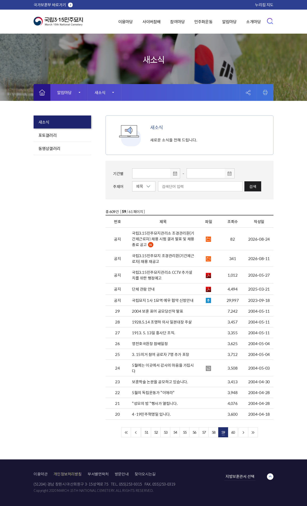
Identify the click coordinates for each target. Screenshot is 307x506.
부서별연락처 (98, 474)
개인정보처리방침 (67, 474)
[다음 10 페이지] (243, 432)
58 (213, 432)
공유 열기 (248, 92)
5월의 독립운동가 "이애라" (153, 392)
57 (204, 432)
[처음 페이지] (126, 432)
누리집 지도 (264, 4)
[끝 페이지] (253, 432)
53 (165, 432)
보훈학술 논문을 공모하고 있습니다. (160, 381)
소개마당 (253, 21)
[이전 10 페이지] (136, 432)
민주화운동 (203, 21)
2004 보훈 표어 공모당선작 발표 (157, 311)
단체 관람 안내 (143, 289)
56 (194, 432)
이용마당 (125, 21)
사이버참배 (151, 21)
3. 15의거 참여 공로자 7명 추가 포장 (160, 354)
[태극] (58, 23)
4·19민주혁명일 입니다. (151, 414)
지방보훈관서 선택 (239, 476)
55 (184, 432)
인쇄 (265, 92)
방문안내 (122, 474)
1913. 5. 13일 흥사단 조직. (153, 332)
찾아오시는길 (145, 474)
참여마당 (177, 21)
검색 (252, 186)
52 (156, 432)
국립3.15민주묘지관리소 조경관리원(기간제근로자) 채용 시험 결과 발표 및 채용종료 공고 (163, 238)
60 (233, 432)
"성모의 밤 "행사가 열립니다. (154, 403)
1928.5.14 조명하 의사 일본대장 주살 (162, 322)
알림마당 (229, 21)
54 (175, 432)
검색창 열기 (270, 21)
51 (146, 432)
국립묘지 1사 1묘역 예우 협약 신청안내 (162, 300)
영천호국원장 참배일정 (150, 343)
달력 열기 (175, 173)
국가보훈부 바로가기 (50, 4)
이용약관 (40, 474)
